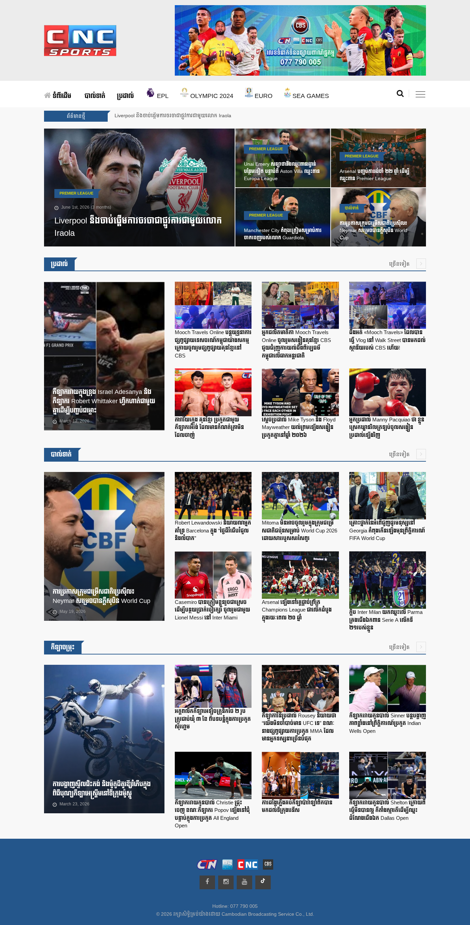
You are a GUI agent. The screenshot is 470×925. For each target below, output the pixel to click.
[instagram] (226, 882)
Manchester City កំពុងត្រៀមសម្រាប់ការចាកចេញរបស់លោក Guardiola (282, 234)
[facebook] (207, 882)
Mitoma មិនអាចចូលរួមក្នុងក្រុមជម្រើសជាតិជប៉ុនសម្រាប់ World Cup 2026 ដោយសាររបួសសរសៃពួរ (299, 530)
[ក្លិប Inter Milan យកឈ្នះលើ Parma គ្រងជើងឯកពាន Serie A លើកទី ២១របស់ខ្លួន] (387, 581)
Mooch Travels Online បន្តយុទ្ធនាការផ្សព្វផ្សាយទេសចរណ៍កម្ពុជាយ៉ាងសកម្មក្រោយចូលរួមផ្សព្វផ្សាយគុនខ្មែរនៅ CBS (213, 344)
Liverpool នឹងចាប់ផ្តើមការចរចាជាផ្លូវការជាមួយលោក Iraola (138, 227)
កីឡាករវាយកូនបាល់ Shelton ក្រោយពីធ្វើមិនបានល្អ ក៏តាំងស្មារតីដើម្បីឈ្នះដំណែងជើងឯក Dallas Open (387, 810)
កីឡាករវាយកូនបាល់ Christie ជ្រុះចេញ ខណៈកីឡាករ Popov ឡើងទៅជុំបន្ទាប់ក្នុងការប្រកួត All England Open (212, 814)
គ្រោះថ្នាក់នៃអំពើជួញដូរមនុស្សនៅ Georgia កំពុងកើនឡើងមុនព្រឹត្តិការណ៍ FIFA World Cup (387, 530)
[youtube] (244, 882)
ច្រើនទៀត (400, 264)
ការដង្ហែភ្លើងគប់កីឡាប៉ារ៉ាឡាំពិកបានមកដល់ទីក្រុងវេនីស (297, 806)
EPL (162, 96)
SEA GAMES (310, 96)
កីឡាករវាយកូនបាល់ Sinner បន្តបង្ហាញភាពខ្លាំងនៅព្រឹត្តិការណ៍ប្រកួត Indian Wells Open (387, 723)
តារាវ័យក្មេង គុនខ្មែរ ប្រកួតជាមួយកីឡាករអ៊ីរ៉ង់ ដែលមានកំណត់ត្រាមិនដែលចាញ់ (209, 427)
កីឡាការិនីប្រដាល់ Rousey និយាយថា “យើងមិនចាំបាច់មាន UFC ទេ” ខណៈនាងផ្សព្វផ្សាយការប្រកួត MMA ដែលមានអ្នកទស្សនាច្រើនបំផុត (299, 727)
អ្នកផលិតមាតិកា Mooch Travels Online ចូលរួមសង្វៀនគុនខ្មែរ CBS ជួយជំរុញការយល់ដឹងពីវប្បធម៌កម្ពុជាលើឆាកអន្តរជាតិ (296, 344)
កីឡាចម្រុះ (63, 647)
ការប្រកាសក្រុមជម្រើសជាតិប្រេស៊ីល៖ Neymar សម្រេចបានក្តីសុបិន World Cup (373, 230)
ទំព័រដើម (61, 96)
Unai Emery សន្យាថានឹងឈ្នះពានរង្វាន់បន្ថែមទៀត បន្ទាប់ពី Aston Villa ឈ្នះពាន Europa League (282, 171)
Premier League (76, 193)
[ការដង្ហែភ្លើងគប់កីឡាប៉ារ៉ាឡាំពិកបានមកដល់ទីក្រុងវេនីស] (300, 776)
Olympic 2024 (211, 96)
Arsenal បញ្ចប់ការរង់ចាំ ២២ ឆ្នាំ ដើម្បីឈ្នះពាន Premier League (374, 175)
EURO (263, 96)
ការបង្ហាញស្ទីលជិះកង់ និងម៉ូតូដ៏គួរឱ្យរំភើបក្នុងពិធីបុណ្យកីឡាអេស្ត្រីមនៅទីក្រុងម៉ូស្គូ (102, 789)
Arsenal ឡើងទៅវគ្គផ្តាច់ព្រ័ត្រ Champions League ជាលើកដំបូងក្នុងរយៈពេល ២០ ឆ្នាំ (297, 610)
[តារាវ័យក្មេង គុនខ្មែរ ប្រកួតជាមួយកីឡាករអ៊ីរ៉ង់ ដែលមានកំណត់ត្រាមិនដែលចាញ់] (213, 393)
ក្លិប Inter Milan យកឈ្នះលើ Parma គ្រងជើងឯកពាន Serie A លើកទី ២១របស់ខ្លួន (386, 620)
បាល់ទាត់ (95, 96)
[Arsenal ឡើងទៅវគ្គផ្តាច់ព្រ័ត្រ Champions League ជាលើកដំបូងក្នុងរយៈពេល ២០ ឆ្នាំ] (300, 576)
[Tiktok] (263, 882)
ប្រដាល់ (125, 96)
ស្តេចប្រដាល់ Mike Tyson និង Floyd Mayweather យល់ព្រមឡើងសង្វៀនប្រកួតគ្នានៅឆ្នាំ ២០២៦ (298, 427)
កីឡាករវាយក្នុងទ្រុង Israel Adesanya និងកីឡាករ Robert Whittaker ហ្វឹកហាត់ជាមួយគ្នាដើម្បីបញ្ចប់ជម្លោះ (104, 401)
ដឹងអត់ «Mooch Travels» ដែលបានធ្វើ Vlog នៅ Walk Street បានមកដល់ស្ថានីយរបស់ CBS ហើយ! (387, 340)
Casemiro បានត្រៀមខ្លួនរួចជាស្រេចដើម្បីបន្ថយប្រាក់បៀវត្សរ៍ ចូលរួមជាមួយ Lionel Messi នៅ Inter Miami (212, 610)
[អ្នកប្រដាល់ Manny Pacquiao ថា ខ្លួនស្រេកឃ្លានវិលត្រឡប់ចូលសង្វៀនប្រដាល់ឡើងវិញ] (387, 393)
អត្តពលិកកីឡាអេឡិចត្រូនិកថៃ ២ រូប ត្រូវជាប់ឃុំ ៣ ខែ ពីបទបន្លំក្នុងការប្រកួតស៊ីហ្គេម (213, 719)
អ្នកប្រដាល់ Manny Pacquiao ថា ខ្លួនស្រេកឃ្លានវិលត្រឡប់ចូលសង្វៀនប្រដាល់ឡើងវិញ (386, 427)
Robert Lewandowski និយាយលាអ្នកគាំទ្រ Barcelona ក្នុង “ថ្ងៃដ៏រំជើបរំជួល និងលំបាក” (213, 530)
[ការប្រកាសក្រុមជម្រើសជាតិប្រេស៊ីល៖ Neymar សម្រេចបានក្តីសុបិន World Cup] (134, 547)
